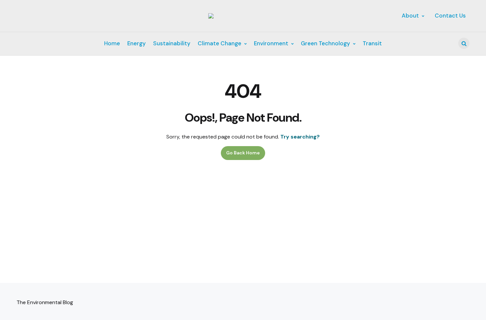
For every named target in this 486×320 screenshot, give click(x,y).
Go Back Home (243, 153)
